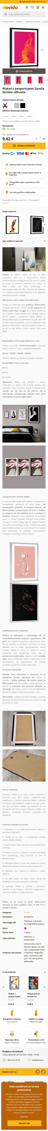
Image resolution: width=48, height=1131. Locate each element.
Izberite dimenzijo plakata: (15, 110)
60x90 (29, 116)
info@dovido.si (37, 1060)
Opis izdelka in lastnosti (12, 241)
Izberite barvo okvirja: (13, 100)
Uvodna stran (8, 21)
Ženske (27, 912)
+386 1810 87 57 (13, 1060)
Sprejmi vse (24, 1123)
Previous (3, 987)
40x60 (21, 116)
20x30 (6, 116)
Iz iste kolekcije (9, 972)
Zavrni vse (24, 1116)
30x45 (14, 116)
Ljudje (45, 21)
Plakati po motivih (32, 21)
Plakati (19, 21)
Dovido (5, 203)
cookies (27, 1102)
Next (41, 49)
